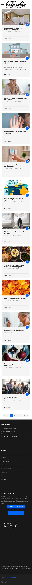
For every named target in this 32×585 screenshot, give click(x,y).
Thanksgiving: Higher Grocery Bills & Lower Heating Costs (14, 266)
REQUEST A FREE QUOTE (16, 506)
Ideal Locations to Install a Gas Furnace (15, 232)
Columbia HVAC (16, 31)
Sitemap (4, 483)
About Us (4, 472)
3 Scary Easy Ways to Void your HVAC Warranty (15, 364)
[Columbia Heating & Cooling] (16, 4)
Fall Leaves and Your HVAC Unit (15, 299)
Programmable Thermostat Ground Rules (14, 165)
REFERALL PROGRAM (16, 513)
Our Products (5, 461)
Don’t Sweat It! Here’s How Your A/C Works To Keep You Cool (15, 62)
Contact (4, 479)
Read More (7, 38)
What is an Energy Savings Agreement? (13, 199)
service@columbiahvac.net (9, 428)
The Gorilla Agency (11, 577)
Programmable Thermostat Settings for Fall (14, 331)
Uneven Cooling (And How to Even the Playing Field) (14, 29)
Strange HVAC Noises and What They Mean (15, 132)
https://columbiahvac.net (9, 431)
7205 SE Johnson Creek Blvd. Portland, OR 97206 (14, 434)
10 (24, 415)
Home (3, 454)
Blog (3, 475)
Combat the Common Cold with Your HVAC (15, 99)
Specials (4, 465)
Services (4, 457)
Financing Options (6, 468)
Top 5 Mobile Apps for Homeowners (11, 398)
